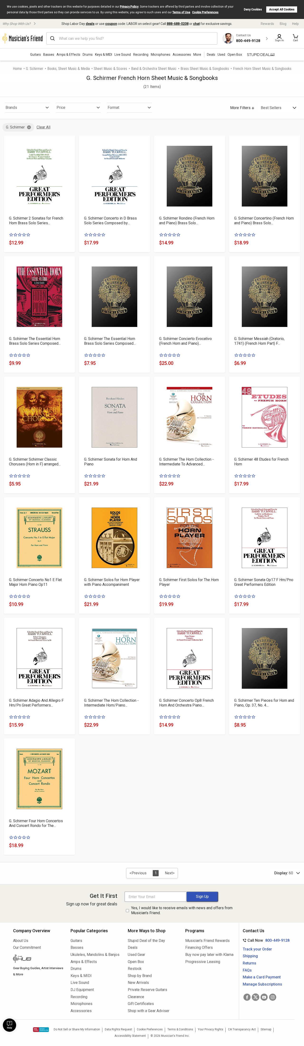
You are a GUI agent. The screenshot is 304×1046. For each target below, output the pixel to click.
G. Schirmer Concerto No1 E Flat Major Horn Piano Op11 (35, 582)
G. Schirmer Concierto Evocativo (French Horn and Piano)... (185, 341)
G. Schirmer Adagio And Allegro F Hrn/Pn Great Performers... (36, 702)
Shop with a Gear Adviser (148, 1011)
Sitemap (266, 1029)
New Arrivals (138, 982)
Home (17, 68)
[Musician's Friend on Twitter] (255, 997)
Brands (11, 107)
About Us (20, 940)
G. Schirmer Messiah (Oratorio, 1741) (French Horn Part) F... (259, 341)
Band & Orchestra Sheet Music (153, 68)
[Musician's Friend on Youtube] (264, 997)
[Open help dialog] (9, 1025)
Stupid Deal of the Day (146, 940)
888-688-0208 (178, 24)
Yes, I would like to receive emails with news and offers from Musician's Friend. (182, 910)
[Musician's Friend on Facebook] (247, 997)
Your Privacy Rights (210, 1029)
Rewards (267, 24)
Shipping (250, 956)
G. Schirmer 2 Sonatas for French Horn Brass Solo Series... (36, 220)
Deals (133, 947)
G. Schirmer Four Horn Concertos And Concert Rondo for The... (36, 823)
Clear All (43, 127)
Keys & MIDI (103, 54)
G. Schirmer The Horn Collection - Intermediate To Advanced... (186, 461)
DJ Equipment (82, 989)
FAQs (247, 970)
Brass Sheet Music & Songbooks (204, 68)
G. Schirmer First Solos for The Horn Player (189, 582)
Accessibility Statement (130, 1035)
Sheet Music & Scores (110, 68)
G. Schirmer (34, 68)
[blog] (38, 959)
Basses (48, 54)
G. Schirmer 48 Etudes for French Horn (261, 461)
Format (113, 107)
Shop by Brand (140, 975)
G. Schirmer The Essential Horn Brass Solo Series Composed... (35, 341)
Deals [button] (211, 54)
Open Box (136, 961)
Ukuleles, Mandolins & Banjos (95, 954)
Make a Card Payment (262, 977)
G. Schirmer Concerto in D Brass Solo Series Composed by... (110, 220)
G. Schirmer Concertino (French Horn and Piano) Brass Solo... (264, 220)
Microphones (160, 54)
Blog (283, 24)
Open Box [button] (235, 54)
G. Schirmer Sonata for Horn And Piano (110, 461)
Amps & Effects (68, 54)
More (197, 54)
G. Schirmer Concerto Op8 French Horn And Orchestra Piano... (186, 702)
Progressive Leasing (202, 961)
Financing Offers (199, 947)
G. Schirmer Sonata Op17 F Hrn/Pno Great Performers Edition (263, 582)
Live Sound (122, 54)
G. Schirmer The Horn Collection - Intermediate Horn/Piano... (111, 702)
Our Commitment (27, 947)
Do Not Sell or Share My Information (77, 1029)
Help (295, 24)
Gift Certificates (141, 1003)
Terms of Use (181, 12)
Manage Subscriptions (262, 984)
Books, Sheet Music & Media (68, 68)
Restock (135, 968)
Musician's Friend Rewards (207, 940)
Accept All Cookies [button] (281, 9)
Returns (249, 963)
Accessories (182, 54)
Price (61, 107)
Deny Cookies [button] (253, 9)
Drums (88, 54)
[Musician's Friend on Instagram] (272, 997)
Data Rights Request (118, 1029)
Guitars (35, 54)
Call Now (265, 940)
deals (90, 24)
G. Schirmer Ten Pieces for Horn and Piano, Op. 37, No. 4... (264, 702)
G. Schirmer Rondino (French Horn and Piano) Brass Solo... (186, 220)
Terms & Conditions (180, 1029)
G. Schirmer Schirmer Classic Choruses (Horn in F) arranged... (35, 461)
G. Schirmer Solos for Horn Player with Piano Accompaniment (112, 582)
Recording (140, 54)
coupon (111, 24)
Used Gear (136, 954)
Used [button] (221, 54)
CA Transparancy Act (242, 1029)
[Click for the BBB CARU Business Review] (41, 1029)
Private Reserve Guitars (147, 989)
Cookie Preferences (205, 12)
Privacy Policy (129, 6)
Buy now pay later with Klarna (209, 954)
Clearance (136, 997)
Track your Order (257, 949)
